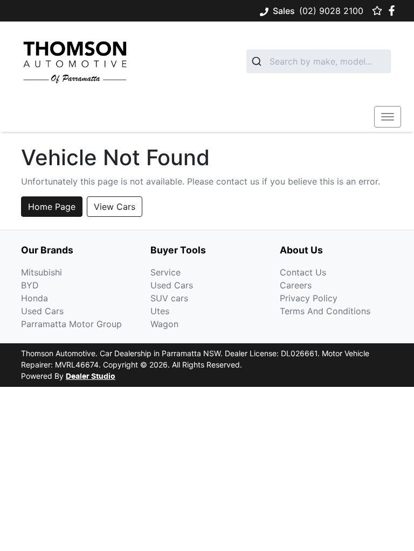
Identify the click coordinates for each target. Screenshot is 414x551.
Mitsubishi (41, 272)
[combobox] (318, 61)
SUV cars (169, 298)
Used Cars (42, 311)
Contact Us (303, 272)
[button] (387, 117)
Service (165, 272)
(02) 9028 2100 (331, 10)
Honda (34, 298)
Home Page (51, 206)
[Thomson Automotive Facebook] (394, 10)
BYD (30, 285)
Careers (296, 285)
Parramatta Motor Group (71, 324)
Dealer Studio (90, 376)
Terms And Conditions (325, 311)
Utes (159, 311)
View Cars (114, 206)
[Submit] (258, 61)
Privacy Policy (308, 298)
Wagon (164, 324)
